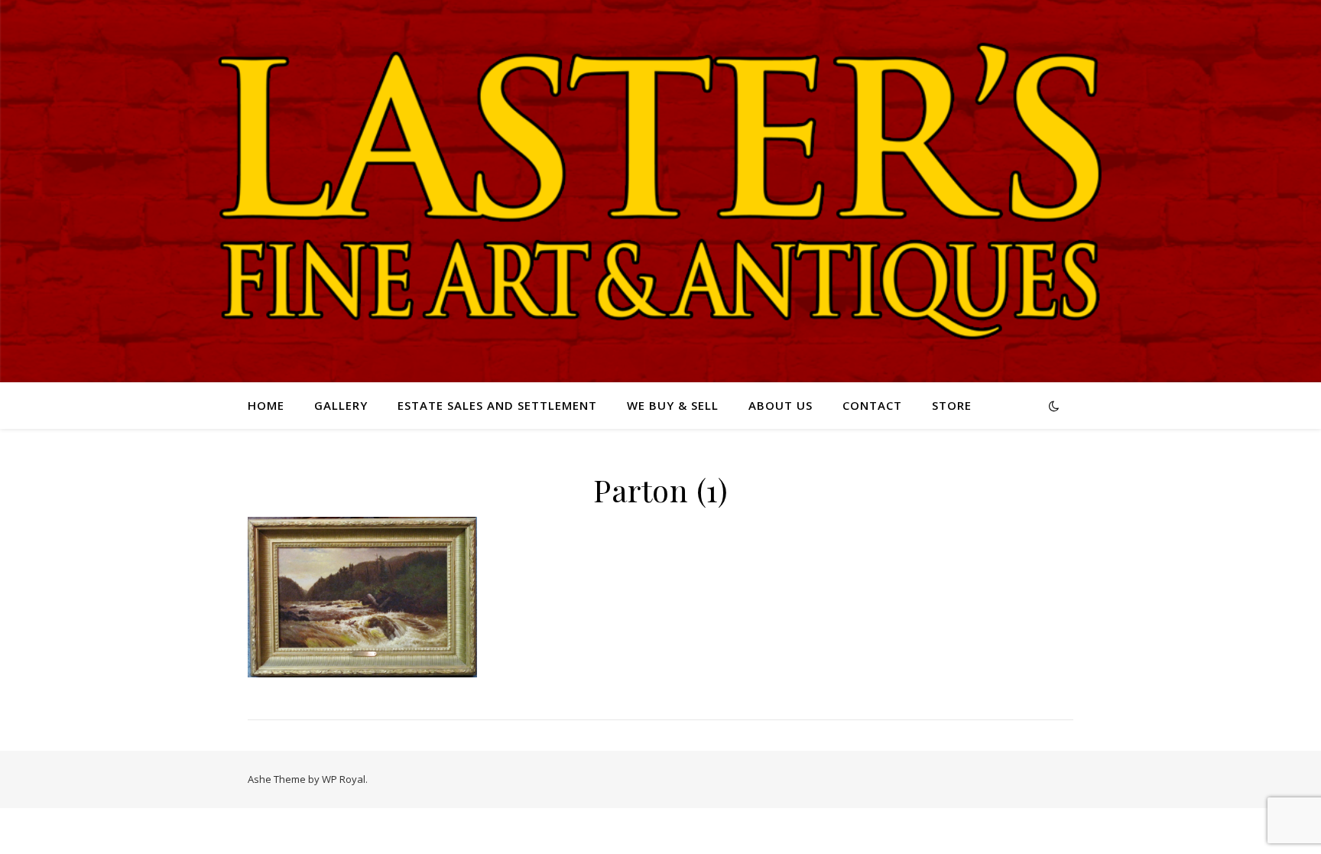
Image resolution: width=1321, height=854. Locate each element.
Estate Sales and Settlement (497, 405)
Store (952, 405)
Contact (872, 405)
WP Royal (343, 779)
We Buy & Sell (673, 405)
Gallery (341, 405)
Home (266, 405)
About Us (780, 405)
